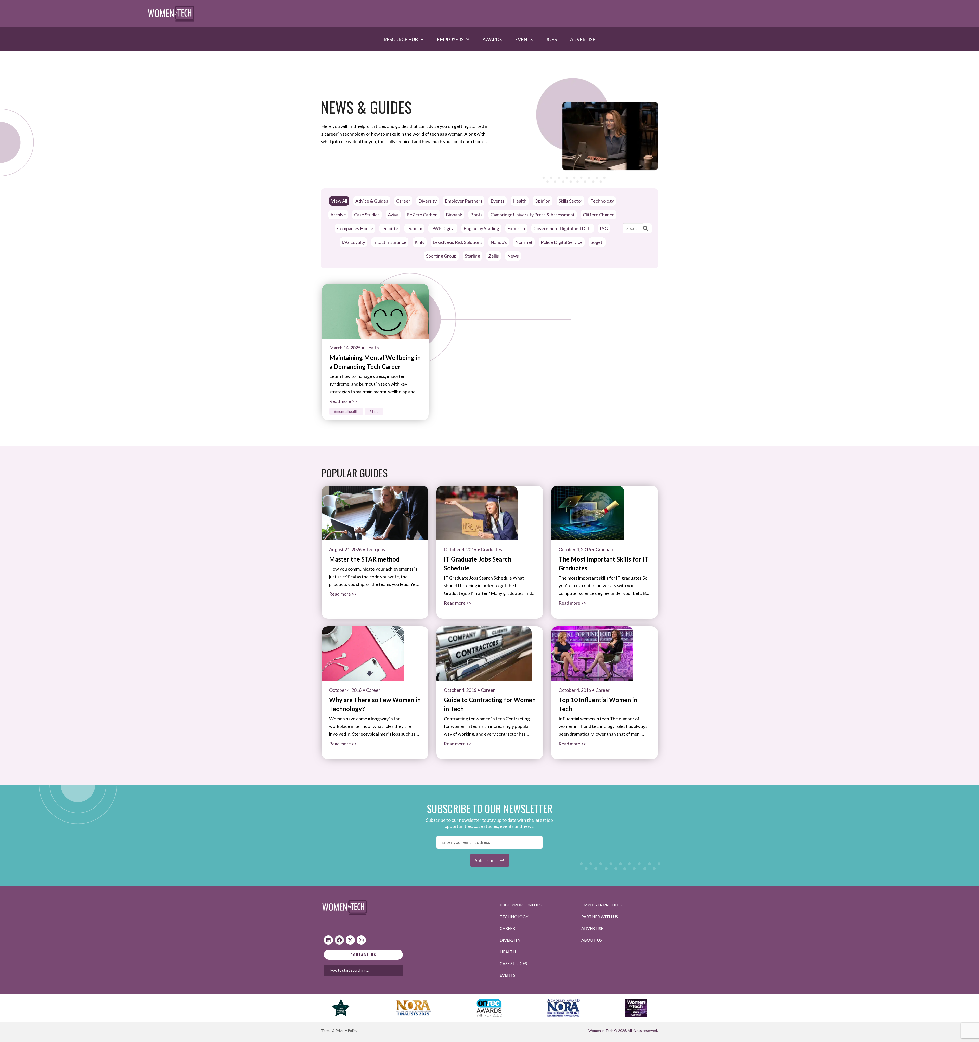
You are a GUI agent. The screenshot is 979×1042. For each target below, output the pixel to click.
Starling (472, 256)
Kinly (419, 242)
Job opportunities (521, 904)
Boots (476, 214)
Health (519, 201)
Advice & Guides (371, 201)
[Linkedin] (328, 940)
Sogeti (597, 242)
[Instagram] (361, 940)
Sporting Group (441, 256)
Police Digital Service (562, 242)
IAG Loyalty (353, 242)
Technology (602, 201)
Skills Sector (570, 201)
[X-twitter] (350, 940)
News (513, 256)
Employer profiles (601, 904)
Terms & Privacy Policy (339, 1030)
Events (524, 39)
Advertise (582, 39)
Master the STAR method (364, 559)
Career (403, 201)
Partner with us (599, 916)
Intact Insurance (389, 242)
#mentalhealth (346, 411)
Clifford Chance (598, 214)
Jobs (551, 39)
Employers (450, 39)
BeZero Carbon (422, 214)
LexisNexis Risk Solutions (457, 242)
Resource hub (401, 39)
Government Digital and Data (562, 228)
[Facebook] (339, 940)
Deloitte (389, 228)
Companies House (355, 228)
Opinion (542, 201)
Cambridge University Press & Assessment (533, 214)
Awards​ (492, 39)
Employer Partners (463, 201)
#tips (374, 411)
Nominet (524, 242)
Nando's (499, 242)
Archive (338, 214)
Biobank (454, 214)
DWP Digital (442, 228)
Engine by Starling (481, 228)
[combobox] (379, 970)
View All (339, 201)
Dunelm (414, 228)
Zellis (493, 256)
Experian (516, 228)
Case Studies (367, 214)
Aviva (393, 214)
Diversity (427, 201)
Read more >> (343, 401)
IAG (604, 228)
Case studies (513, 963)
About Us (591, 939)
